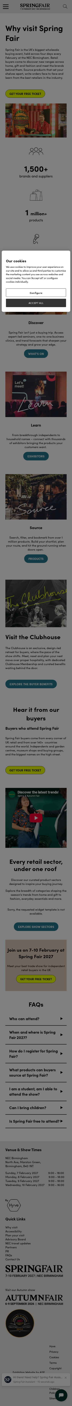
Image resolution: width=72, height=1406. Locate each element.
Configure (36, 292)
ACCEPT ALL (36, 303)
